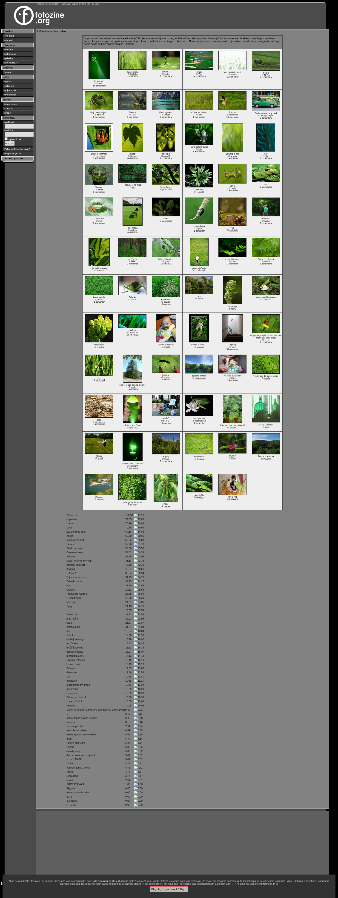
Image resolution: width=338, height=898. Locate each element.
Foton (100, 299)
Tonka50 (200, 192)
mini (200, 149)
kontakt (8, 108)
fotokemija (10, 94)
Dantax (200, 347)
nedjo (166, 74)
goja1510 (133, 428)
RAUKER (233, 499)
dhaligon (200, 497)
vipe (234, 347)
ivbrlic (100, 83)
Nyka (266, 221)
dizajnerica (100, 422)
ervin (267, 340)
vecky (134, 387)
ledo (234, 188)
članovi (8, 40)
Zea (200, 74)
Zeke (233, 261)
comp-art (267, 299)
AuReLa (133, 74)
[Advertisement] (175, 844)
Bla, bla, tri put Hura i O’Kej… (169, 889)
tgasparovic (200, 378)
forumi (7, 72)
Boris (233, 378)
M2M (100, 190)
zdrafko (100, 271)
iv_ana (234, 156)
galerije (8, 58)
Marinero (133, 466)
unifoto (133, 230)
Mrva (233, 458)
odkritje (8, 49)
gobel (100, 458)
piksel (133, 299)
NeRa (267, 75)
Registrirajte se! (13, 153)
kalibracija (10, 54)
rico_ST (167, 421)
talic (134, 115)
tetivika (100, 347)
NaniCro (133, 332)
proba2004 (167, 189)
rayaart (100, 499)
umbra (167, 115)
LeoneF (133, 505)
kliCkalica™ (11, 62)
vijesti (7, 81)
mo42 (233, 309)
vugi (267, 427)
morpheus (233, 115)
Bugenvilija (267, 187)
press (7, 113)
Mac (267, 156)
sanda (234, 74)
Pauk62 (267, 459)
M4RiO (100, 115)
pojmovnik (10, 90)
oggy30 (166, 156)
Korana (133, 156)
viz (133, 187)
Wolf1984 (100, 380)
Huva (200, 298)
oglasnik (9, 86)
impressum (10, 104)
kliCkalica (43, 31)
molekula (233, 230)
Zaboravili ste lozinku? (17, 149)
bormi (267, 261)
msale (167, 347)
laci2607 (234, 428)
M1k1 (133, 261)
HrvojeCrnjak (267, 116)
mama (167, 506)
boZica (167, 302)
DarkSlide (200, 271)
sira (200, 115)
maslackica (200, 421)
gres (200, 228)
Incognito (100, 156)
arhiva (54, 31)
